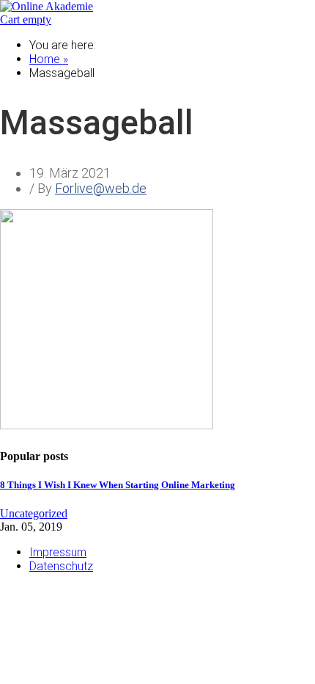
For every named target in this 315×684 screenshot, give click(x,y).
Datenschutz (61, 566)
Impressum (57, 552)
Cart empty (25, 19)
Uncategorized (33, 513)
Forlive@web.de (101, 188)
